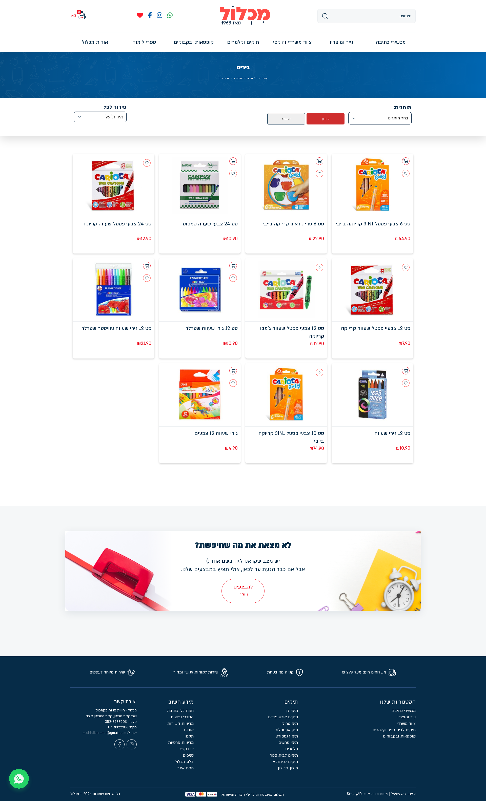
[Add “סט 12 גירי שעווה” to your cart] (406, 370)
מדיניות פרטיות (181, 742)
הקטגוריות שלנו (398, 702)
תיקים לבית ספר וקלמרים (394, 730)
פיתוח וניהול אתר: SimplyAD (367, 793)
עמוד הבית (261, 78)
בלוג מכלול (184, 762)
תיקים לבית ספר (284, 755)
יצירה (230, 78)
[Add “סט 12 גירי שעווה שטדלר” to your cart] (233, 265)
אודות (189, 730)
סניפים (188, 755)
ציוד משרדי (406, 723)
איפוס (286, 118)
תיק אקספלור (286, 730)
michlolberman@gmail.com (105, 732)
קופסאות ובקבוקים (399, 736)
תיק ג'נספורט (287, 736)
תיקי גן (292, 710)
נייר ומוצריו (406, 717)
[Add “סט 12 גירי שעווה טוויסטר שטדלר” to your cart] (147, 265)
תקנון (189, 736)
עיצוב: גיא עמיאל (403, 793)
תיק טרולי (289, 723)
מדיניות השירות (180, 723)
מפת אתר (185, 768)
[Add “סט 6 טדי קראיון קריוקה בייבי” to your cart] (319, 161)
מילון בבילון (288, 768)
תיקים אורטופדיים (283, 717)
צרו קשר (186, 749)
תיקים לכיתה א (285, 762)
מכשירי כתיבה (244, 78)
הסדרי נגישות (182, 717)
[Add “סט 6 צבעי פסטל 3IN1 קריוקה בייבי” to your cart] (406, 161)
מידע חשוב (181, 702)
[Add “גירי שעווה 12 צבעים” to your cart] (233, 370)
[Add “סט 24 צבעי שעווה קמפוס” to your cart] (233, 161)
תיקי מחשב (288, 742)
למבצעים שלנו (243, 591)
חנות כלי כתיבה (180, 710)
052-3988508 (116, 721)
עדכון (326, 118)
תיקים (291, 702)
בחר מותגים (398, 118)
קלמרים (291, 749)
